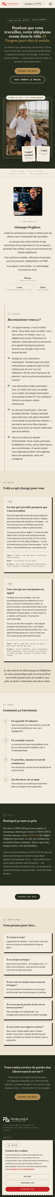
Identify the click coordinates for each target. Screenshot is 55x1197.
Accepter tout (27, 1189)
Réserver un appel (33, 4)
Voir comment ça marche (27, 80)
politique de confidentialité (22, 1169)
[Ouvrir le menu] (50, 4)
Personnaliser (27, 1183)
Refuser (27, 1176)
